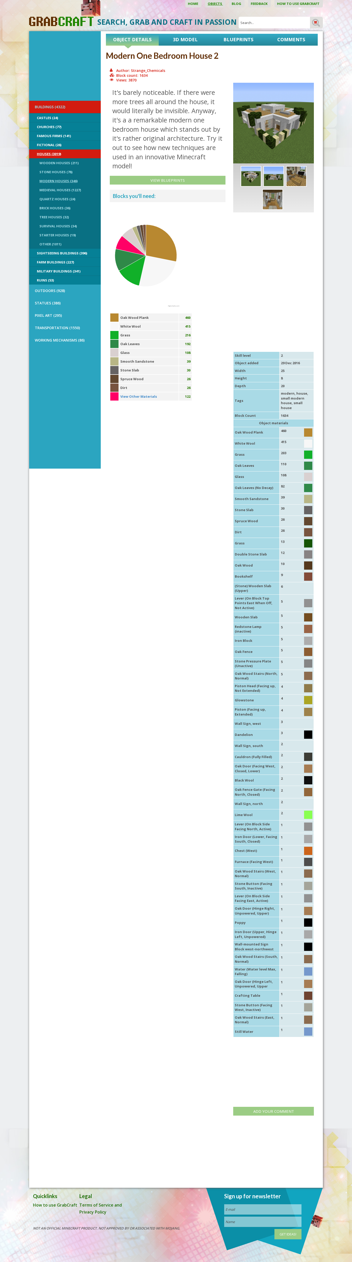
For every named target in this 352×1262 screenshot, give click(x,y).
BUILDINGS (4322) (50, 106)
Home (193, 3)
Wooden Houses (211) (59, 163)
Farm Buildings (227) (55, 262)
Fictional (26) (49, 145)
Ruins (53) (45, 280)
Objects (215, 3)
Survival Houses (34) (58, 226)
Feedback (259, 3)
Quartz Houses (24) (57, 199)
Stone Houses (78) (55, 172)
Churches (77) (49, 126)
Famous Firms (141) (54, 136)
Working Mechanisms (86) (60, 340)
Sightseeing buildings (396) (62, 253)
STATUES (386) (48, 303)
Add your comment (273, 1111)
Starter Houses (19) (57, 235)
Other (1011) (50, 244)
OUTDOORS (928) (50, 290)
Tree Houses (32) (54, 217)
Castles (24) (47, 117)
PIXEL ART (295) (48, 315)
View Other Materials (138, 396)
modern (288, 393)
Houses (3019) (49, 154)
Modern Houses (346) (58, 181)
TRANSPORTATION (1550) (57, 327)
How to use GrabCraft (298, 3)
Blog (237, 3)
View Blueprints (167, 180)
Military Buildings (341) (58, 271)
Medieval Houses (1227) (60, 190)
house (301, 393)
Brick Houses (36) (54, 208)
